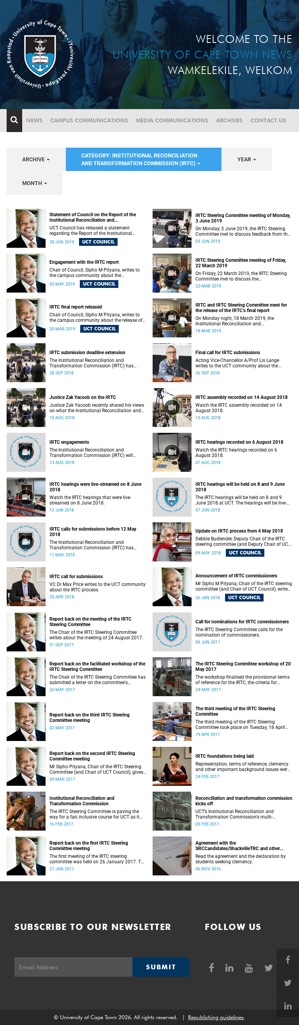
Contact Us (268, 120)
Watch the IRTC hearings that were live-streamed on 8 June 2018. (90, 500)
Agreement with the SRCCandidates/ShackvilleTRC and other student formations (237, 845)
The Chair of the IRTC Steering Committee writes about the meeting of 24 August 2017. (96, 635)
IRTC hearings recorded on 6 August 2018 (239, 442)
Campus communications (89, 120)
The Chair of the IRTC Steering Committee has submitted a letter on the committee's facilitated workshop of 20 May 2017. (97, 679)
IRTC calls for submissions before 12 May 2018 (92, 531)
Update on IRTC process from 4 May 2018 (239, 531)
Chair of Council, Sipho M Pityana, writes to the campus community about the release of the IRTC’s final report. (95, 317)
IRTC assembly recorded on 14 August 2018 (241, 397)
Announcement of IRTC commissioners (236, 576)
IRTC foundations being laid (224, 756)
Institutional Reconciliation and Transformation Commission (81, 801)
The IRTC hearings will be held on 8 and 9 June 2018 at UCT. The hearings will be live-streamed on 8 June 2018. (241, 500)
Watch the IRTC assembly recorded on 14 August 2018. (238, 407)
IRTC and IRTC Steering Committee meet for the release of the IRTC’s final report (241, 307)
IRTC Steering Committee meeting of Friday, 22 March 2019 (240, 263)
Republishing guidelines (216, 1017)
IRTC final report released (75, 307)
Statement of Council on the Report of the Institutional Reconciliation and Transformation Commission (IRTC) (92, 217)
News (34, 120)
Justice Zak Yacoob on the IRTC (82, 397)
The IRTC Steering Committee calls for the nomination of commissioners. (239, 632)
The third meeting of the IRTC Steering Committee (235, 711)
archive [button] (34, 159)
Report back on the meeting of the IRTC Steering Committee (90, 621)
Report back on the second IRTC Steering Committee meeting (92, 756)
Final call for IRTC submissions (227, 352)
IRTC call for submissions (76, 576)
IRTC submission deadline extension (87, 352)
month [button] (32, 183)
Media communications (172, 120)
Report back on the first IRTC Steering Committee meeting (88, 845)
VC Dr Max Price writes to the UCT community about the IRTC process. (97, 587)
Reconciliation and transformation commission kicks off (243, 801)
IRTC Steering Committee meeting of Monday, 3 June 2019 (242, 218)
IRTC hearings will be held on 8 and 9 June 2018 (240, 487)
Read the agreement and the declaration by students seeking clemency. (240, 859)
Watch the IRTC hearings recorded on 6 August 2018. (236, 452)
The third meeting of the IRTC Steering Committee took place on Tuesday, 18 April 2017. (240, 724)
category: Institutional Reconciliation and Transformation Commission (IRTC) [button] (139, 159)
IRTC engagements (69, 442)
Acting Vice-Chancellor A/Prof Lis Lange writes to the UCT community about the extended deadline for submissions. (237, 363)
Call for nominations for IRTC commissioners (242, 622)
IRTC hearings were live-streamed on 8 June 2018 (95, 487)
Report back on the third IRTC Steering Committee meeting (89, 717)
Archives (229, 120)
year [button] (244, 159)
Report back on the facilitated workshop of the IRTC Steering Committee (97, 666)
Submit (161, 967)
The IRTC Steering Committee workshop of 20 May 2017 (243, 666)
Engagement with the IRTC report (84, 262)
